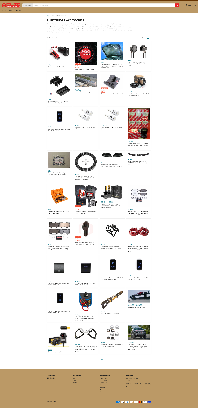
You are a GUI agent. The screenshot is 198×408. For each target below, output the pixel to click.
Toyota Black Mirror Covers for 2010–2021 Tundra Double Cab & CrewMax (111, 165)
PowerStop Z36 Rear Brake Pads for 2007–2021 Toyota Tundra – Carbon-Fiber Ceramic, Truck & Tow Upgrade (138, 213)
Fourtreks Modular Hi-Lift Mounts (137, 307)
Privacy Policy (103, 378)
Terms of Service (104, 385)
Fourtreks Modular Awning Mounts (84, 92)
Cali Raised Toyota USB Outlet (56, 67)
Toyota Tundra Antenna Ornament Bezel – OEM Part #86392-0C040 (84, 243)
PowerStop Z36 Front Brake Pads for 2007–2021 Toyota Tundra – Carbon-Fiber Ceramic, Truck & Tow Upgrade (58, 248)
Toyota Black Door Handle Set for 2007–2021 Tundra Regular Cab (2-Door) (138, 162)
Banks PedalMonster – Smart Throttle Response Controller (85, 212)
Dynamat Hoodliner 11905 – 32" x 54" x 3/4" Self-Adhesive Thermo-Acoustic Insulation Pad (112, 66)
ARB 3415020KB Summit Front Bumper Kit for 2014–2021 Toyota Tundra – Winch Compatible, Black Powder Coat (137, 347)
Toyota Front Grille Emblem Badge (84, 69)
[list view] (150, 38)
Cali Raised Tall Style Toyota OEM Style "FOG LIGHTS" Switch (59, 312)
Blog (101, 391)
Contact (18, 10)
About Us (102, 387)
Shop (10, 10)
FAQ (101, 389)
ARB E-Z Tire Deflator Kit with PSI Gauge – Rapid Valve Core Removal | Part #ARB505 (85, 318)
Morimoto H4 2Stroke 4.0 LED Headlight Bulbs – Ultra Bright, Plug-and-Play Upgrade (111, 205)
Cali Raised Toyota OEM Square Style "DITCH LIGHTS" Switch (85, 284)
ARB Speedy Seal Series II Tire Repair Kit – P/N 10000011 (58, 212)
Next (102, 359)
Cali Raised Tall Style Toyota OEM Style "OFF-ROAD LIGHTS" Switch (112, 278)
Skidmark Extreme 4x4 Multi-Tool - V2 (112, 94)
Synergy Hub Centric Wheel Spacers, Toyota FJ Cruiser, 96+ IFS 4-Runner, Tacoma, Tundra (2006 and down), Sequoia (138, 249)
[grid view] (148, 38)
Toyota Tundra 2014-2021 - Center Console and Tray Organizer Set (58, 102)
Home (4, 10)
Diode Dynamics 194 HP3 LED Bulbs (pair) (111, 128)
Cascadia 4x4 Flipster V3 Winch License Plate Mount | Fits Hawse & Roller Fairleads (111, 248)
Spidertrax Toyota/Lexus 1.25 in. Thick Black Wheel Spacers (138, 94)
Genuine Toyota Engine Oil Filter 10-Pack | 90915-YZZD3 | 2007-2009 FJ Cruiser (138, 145)
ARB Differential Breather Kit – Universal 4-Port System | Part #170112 (136, 63)
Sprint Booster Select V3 (55, 352)
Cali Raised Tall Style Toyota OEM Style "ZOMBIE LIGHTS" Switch (139, 278)
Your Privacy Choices (51, 401)
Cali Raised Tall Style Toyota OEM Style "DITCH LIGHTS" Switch (59, 130)
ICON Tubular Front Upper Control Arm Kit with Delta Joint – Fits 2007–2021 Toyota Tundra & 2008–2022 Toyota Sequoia (86, 349)
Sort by (49, 38)
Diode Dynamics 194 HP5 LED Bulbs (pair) (85, 128)
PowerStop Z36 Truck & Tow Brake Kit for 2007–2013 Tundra (112, 345)
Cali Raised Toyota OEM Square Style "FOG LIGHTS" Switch (58, 284)
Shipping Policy (104, 382)
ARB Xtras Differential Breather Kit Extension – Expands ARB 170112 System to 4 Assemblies (84, 178)
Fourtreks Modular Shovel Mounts (110, 313)
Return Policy (103, 380)
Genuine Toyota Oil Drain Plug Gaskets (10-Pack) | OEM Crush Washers (59, 173)
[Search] (177, 5)
